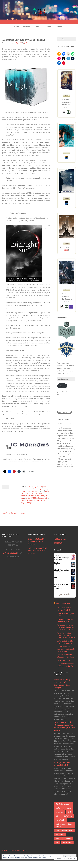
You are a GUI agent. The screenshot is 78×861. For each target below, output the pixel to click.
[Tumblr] (72, 58)
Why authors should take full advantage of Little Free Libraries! (65, 627)
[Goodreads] (68, 54)
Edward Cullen (33, 496)
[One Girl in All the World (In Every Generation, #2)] (73, 588)
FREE (66, 250)
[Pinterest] (63, 63)
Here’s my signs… (64, 660)
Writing (31, 491)
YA (36, 491)
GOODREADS (58, 543)
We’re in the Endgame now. (14, 513)
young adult (67, 842)
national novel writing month (64, 825)
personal (43, 489)
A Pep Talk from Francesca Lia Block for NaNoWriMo (66, 649)
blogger (68, 808)
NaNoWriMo (60, 820)
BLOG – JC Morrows (62, 603)
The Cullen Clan (33, 500)
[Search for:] (66, 39)
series (23, 500)
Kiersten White (59, 579)
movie (27, 498)
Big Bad (57, 563)
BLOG (38, 27)
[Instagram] (59, 58)
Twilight (29, 503)
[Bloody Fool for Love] (73, 574)
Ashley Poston (59, 559)
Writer (58, 838)
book (33, 493)
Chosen (57, 577)
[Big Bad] (73, 567)
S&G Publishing (60, 539)
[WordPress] (68, 58)
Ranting (24, 491)
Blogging (32, 487)
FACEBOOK (10, 552)
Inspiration (31, 489)
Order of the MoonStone (64, 830)
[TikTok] (63, 58)
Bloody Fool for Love (62, 570)
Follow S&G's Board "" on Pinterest (38, 550)
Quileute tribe (43, 498)
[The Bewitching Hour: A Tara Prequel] (73, 559)
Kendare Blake (59, 588)
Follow (62, 386)
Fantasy (39, 487)
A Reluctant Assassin (63, 804)
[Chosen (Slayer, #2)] (73, 581)
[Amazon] (59, 54)
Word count (60, 834)
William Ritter (59, 572)
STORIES (26, 27)
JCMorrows (28, 43)
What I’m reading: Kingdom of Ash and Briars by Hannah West (66, 635)
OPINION (34, 498)
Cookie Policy (42, 857)
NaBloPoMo (68, 816)
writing (68, 838)
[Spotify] (72, 54)
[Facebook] (63, 54)
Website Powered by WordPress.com (14, 850)
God (69, 812)
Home (16, 27)
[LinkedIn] (59, 63)
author (58, 808)
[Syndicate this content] (54, 603)
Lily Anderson (59, 564)
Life (38, 489)
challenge (59, 812)
